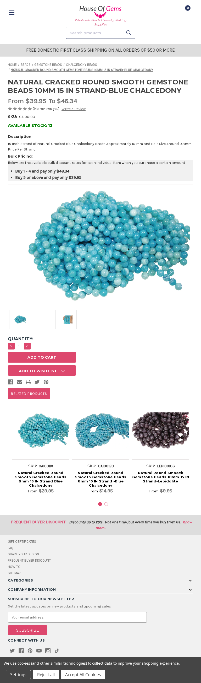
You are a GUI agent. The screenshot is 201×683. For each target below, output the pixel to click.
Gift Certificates (22, 542)
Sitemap (14, 573)
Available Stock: (30, 125)
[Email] (19, 383)
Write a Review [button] (74, 109)
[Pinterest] (46, 383)
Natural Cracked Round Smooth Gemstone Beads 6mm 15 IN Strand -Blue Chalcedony (100, 479)
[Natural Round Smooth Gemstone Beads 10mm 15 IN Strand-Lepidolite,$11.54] (160, 431)
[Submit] (129, 33)
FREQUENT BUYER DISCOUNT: (38, 521)
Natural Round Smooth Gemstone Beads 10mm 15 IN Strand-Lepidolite (160, 477)
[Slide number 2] (106, 504)
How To (14, 567)
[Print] (28, 383)
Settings (18, 674)
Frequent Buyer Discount (29, 560)
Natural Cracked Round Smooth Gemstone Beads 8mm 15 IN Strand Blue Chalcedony (40, 479)
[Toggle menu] (12, 12)
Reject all (46, 674)
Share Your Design (23, 554)
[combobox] (100, 33)
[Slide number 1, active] (100, 504)
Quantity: (21, 338)
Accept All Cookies (83, 674)
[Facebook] (10, 383)
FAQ (10, 548)
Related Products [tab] (29, 393)
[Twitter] (37, 383)
